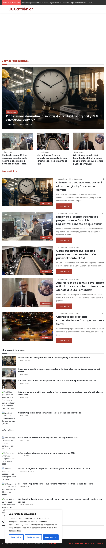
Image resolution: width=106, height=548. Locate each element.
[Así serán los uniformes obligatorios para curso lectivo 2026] (9, 458)
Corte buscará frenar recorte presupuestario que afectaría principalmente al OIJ (52, 159)
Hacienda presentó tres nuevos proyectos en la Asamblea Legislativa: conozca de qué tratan (59, 3)
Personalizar (16, 537)
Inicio (71, 543)
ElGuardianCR (52, 543)
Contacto (99, 543)
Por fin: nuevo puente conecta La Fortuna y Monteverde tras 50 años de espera (55, 484)
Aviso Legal (89, 543)
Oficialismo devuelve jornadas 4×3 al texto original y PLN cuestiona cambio (79, 186)
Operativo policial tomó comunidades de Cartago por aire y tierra (80, 320)
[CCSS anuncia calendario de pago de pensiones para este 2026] (9, 443)
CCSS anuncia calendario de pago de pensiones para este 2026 (48, 437)
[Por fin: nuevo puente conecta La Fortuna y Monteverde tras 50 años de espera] (9, 489)
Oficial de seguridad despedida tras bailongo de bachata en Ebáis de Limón (54, 468)
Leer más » (64, 206)
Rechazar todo (33, 537)
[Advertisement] (53, 40)
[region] (33, 526)
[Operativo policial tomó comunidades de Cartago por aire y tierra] (9, 418)
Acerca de (79, 543)
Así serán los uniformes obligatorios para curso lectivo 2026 (46, 453)
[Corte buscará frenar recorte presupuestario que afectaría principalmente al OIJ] (53, 141)
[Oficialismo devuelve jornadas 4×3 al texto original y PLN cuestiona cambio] (53, 98)
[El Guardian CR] (20, 9)
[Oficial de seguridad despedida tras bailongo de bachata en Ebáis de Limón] (9, 474)
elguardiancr (12, 124)
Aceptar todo (50, 537)
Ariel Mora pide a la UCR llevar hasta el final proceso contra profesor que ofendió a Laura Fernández (88, 159)
